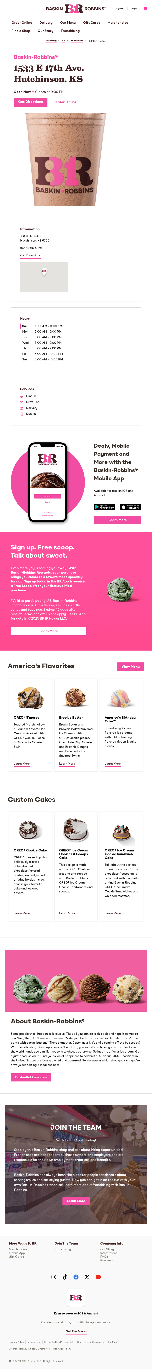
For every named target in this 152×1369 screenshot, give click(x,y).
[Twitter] (87, 1277)
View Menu (131, 667)
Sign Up (120, 8)
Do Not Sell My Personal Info (59, 1342)
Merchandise (118, 22)
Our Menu (68, 22)
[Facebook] (76, 1277)
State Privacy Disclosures (90, 1342)
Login (134, 8)
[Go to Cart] (143, 8)
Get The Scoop (76, 1331)
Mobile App (17, 1253)
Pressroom (107, 1260)
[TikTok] (64, 1277)
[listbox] (76, 724)
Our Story (45, 31)
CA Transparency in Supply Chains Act (29, 1349)
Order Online (21, 22)
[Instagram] (53, 1277)
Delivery (46, 22)
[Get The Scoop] (76, 1297)
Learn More (117, 520)
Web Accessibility (62, 1349)
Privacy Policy (16, 1342)
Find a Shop (20, 31)
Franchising (70, 31)
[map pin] (44, 272)
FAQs (104, 1256)
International (109, 1253)
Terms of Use (34, 1342)
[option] (30, 724)
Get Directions (30, 102)
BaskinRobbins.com (31, 1077)
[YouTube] (98, 1277)
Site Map (112, 1342)
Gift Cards (91, 22)
